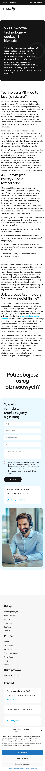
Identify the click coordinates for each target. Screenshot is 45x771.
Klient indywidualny (10, 2)
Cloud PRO (8, 619)
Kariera (6, 665)
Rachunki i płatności (11, 653)
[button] (42, 731)
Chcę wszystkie (22, 753)
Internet (7, 631)
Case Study (8, 657)
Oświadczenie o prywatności (28, 768)
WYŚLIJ (13, 479)
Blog (6, 661)
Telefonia (7, 627)
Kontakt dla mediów (12, 675)
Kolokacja (8, 623)
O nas (6, 642)
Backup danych (10, 615)
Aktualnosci (8, 649)
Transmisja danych (11, 612)
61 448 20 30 (28, 709)
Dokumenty (8, 645)
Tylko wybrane (22, 758)
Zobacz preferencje (22, 764)
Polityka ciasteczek (13, 768)
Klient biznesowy (35, 2)
